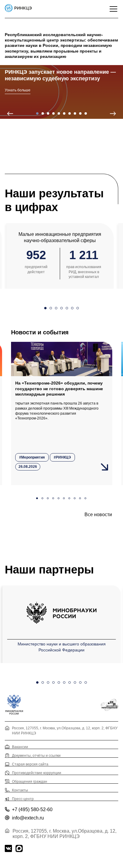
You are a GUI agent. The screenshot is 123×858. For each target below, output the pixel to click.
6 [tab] (64, 113)
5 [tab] (59, 113)
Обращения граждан (29, 781)
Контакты (20, 790)
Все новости (98, 514)
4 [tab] (53, 113)
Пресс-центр (23, 799)
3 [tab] (48, 113)
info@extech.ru (28, 817)
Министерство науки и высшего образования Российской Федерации (62, 647)
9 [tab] (80, 113)
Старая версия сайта (30, 764)
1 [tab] (37, 113)
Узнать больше (17, 90)
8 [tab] (75, 113)
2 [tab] (42, 113)
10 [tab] (85, 113)
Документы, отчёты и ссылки (36, 755)
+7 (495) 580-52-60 (32, 809)
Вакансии (20, 747)
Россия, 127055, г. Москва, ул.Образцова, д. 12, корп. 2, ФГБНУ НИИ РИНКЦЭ (65, 730)
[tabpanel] (61, 92)
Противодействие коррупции (36, 773)
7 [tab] (69, 113)
